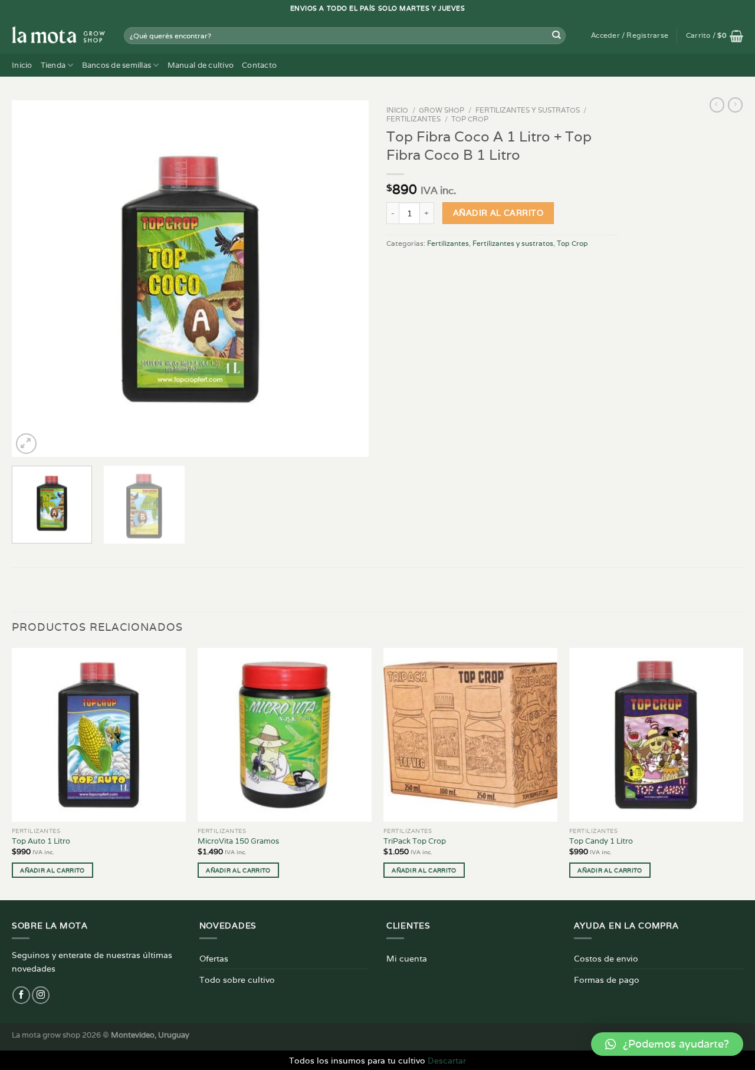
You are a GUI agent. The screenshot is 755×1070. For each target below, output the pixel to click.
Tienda (53, 65)
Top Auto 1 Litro (41, 841)
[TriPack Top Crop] (470, 735)
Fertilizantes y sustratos (527, 110)
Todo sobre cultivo (237, 979)
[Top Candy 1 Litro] (656, 735)
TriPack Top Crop (414, 841)
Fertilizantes (413, 118)
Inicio (22, 65)
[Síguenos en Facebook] (21, 995)
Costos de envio (606, 958)
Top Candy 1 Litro (601, 841)
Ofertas (213, 958)
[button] (667, 1044)
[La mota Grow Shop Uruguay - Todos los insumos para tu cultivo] (59, 35)
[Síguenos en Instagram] (41, 995)
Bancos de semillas (117, 65)
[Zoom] (26, 443)
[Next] (346, 278)
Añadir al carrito (498, 213)
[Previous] (33, 278)
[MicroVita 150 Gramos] (285, 735)
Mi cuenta (406, 958)
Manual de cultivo (201, 65)
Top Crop (469, 118)
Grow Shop (441, 110)
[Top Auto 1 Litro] (99, 735)
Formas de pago (606, 979)
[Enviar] (556, 36)
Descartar (447, 1060)
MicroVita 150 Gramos (238, 841)
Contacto (259, 65)
